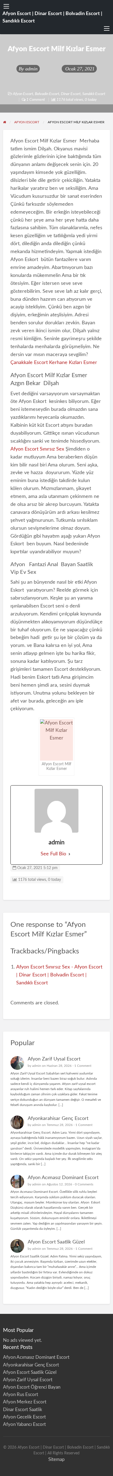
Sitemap (56, 1459)
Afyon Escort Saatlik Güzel (56, 1242)
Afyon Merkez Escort (24, 1402)
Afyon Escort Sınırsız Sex (37, 449)
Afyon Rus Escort (20, 1394)
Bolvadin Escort (47, 94)
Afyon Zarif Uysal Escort (54, 1059)
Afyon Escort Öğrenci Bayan (31, 1387)
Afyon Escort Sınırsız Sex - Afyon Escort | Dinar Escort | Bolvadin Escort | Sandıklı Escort (59, 974)
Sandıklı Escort (93, 94)
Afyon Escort (23, 94)
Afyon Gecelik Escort (24, 1417)
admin (31, 68)
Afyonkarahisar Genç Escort (58, 1118)
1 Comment (82, 1065)
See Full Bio (53, 854)
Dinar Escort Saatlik (22, 1409)
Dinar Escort (71, 94)
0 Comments (84, 1184)
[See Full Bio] (69, 854)
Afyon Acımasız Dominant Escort (63, 1177)
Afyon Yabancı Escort (24, 1424)
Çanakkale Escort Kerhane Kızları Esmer (53, 362)
